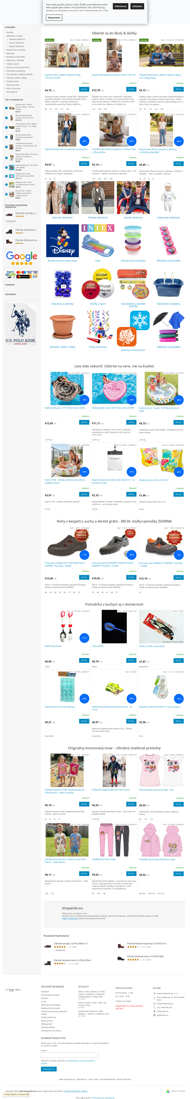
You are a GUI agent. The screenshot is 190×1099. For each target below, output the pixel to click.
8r (46, 819)
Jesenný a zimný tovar (133, 350)
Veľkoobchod (46, 1024)
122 (52, 893)
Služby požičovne (48, 1017)
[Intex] (97, 240)
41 (107, 592)
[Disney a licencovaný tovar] (62, 240)
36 (74, 592)
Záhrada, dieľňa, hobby (16, 78)
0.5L (141, 736)
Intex (98, 260)
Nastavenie (54, 17)
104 (67, 109)
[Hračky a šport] (97, 284)
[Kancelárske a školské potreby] (133, 284)
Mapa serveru (47, 1020)
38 (65, 592)
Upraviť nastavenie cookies (75, 1091)
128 (105, 109)
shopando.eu (162, 1015)
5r (50, 178)
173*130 (48, 440)
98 (46, 109)
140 (99, 109)
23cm (141, 509)
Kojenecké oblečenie (168, 217)
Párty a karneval (13, 88)
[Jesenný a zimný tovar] (133, 328)
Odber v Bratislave (70, 918)
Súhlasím (137, 6)
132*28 (142, 440)
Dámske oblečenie (17, 39)
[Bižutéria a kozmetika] (168, 240)
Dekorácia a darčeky (15, 60)
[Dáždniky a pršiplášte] (168, 327)
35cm (94, 666)
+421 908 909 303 (164, 1007)
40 (55, 592)
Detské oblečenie (16, 46)
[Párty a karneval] (97, 327)
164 (99, 178)
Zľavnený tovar (12, 85)
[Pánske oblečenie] (97, 197)
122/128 (95, 819)
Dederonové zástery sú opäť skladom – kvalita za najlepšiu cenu (93, 1012)
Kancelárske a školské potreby (19, 74)
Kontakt (44, 998)
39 (60, 592)
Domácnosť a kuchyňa (16, 50)
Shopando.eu (162, 1011)
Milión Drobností (123, 1079)
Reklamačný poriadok (50, 1008)
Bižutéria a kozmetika (15, 57)
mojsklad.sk (82, 1079)
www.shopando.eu (67, 1079)
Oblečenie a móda (14, 36)
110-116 (160, 893)
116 (55, 109)
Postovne (45, 991)
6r (46, 178)
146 (110, 178)
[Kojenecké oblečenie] (168, 197)
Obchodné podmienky (50, 1005)
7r (140, 178)
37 (69, 592)
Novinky (9, 32)
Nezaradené (11, 92)
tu (104, 7)
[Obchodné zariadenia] (168, 284)
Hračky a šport (12, 64)
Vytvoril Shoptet (178, 1091)
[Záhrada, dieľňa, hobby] (62, 327)
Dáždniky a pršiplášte (168, 347)
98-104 (142, 893)
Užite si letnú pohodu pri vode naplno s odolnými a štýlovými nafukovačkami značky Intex (91, 994)
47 (93, 592)
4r (55, 178)
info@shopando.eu (165, 1003)
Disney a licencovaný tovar (18, 67)
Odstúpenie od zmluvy (51, 1030)
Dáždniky (10, 53)
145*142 (95, 440)
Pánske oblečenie (16, 43)
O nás (43, 1001)
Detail (84, 89)
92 (51, 109)
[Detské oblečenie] (133, 197)
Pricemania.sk (98, 1098)
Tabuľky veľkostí (48, 1027)
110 (61, 109)
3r (59, 819)
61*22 (47, 509)
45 (51, 592)
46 (46, 592)
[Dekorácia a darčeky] (62, 284)
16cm (47, 666)
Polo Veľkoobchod (107, 1079)
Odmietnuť (120, 6)
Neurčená (143, 666)
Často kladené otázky (50, 995)
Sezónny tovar (12, 81)
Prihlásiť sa (49, 1069)
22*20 (94, 509)
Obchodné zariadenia (15, 71)
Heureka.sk (109, 1098)
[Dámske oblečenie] (62, 197)
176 (93, 178)
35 (79, 592)
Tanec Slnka (93, 1079)
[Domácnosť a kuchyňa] (133, 240)
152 (93, 109)
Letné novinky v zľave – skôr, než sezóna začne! (92, 1003)
